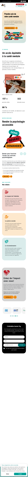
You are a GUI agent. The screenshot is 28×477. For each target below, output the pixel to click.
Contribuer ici (8, 297)
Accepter (20, 474)
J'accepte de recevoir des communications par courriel (14, 349)
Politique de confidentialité (6, 1)
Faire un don (20, 6)
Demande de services (10, 28)
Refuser (7, 474)
